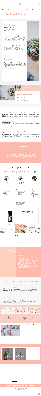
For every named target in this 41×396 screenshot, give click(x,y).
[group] (20, 313)
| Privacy (18, 388)
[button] (39, 3)
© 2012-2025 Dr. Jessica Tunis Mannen (20, 389)
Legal (15, 388)
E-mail (12, 371)
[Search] (39, 6)
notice (16, 388)
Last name (23, 368)
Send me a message (14, 375)
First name (13, 368)
